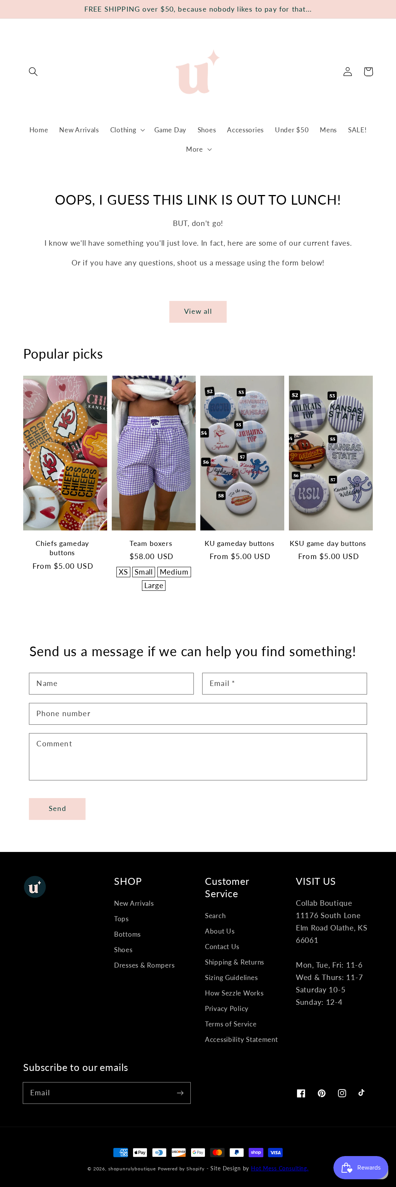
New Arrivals (134, 903)
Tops (121, 919)
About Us (220, 931)
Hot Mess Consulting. (280, 1168)
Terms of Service (231, 1024)
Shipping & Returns (234, 962)
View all (198, 311)
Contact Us (222, 946)
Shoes (123, 950)
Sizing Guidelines (231, 977)
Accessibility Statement (241, 1039)
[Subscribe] (180, 1093)
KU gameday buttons (240, 543)
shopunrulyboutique (132, 1169)
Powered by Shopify (181, 1169)
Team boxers (151, 543)
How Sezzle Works (234, 993)
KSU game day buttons (328, 543)
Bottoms (127, 934)
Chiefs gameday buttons (62, 548)
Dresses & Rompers (144, 965)
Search (215, 916)
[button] (33, 72)
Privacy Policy (227, 1008)
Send (57, 808)
